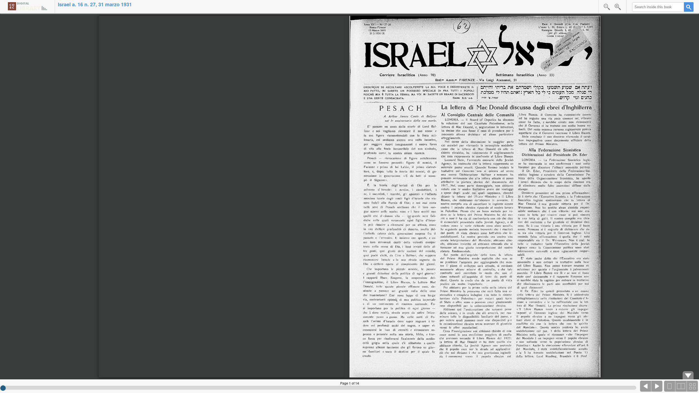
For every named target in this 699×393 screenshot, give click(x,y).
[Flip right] (656, 386)
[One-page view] (670, 386)
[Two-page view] (681, 386)
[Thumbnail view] (692, 386)
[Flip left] (645, 386)
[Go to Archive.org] (27, 6)
